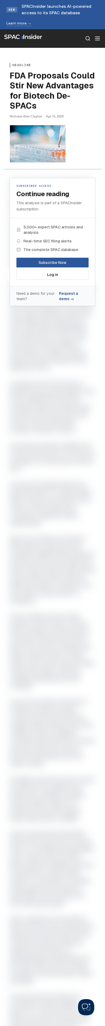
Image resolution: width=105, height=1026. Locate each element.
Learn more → (19, 23)
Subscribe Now (52, 262)
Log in (52, 274)
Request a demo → (68, 296)
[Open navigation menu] (97, 38)
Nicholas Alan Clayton (26, 116)
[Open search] (87, 38)
